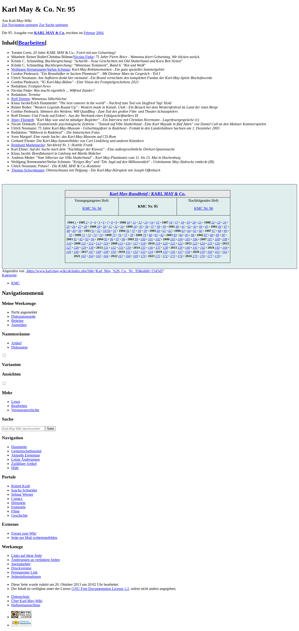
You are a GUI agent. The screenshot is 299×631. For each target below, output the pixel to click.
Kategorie (9, 275)
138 (165, 247)
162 (224, 252)
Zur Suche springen (53, 25)
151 (128, 252)
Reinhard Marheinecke (28, 145)
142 (202, 247)
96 (111, 239)
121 (172, 243)
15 (157, 222)
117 (135, 243)
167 (120, 256)
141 (195, 247)
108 (217, 239)
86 (192, 235)
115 (120, 243)
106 (195, 239)
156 (172, 252)
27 (79, 226)
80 (150, 235)
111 (83, 243)
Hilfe (15, 468)
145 (68, 252)
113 (98, 243)
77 (125, 235)
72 (89, 235)
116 (128, 243)
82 (162, 235)
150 (113, 252)
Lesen (15, 402)
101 (150, 239)
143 (217, 247)
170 (143, 256)
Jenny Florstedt (22, 120)
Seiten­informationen (26, 577)
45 (206, 226)
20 (194, 222)
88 (211, 235)
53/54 (106, 231)
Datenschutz (20, 597)
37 (152, 226)
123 (194, 243)
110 (69, 243)
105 (187, 239)
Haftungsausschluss (25, 605)
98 (123, 239)
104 (180, 239)
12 (140, 222)
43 (194, 226)
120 (165, 243)
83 (175, 235)
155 (165, 252)
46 (219, 226)
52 (98, 231)
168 (128, 256)
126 (217, 243)
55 (114, 231)
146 (76, 252)
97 (117, 239)
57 (133, 231)
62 (170, 231)
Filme (15, 511)
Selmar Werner (22, 494)
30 (104, 226)
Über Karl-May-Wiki (26, 601)
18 (182, 222)
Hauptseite (19, 447)
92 (81, 239)
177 (209, 256)
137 (158, 247)
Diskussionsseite (23, 316)
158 (187, 252)
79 (144, 235)
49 (74, 231)
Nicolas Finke (83, 57)
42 (189, 226)
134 (128, 247)
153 (143, 252)
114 (105, 243)
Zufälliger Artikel (24, 464)
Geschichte (19, 515)
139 (180, 247)
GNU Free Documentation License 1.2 (100, 589)
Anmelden (19, 325)
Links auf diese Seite (26, 556)
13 (146, 222)
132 (113, 247)
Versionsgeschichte (25, 410)
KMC (15, 283)
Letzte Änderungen (25, 459)
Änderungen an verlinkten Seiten (35, 560)
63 (183, 231)
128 (76, 247)
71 (83, 235)
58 (139, 231)
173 (172, 256)
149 (105, 252)
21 (200, 222)
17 (176, 222)
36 (146, 226)
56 (127, 231)
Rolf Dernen (20, 99)
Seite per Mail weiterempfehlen (34, 538)
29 (98, 226)
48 (68, 231)
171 (157, 256)
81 (156, 235)
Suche (7, 419)
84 (181, 235)
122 (180, 243)
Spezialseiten (20, 564)
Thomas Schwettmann (27, 170)
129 (83, 247)
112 (91, 243)
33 (122, 226)
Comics (16, 499)
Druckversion (21, 568)
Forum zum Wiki (23, 533)
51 (93, 231)
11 (134, 222)
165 (98, 256)
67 (213, 231)
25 (68, 226)
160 (209, 252)
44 (200, 226)
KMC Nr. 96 (203, 208)
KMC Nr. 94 (91, 208)
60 (158, 231)
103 (172, 239)
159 (202, 252)
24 (224, 222)
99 (136, 239)
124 (202, 243)
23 (219, 222)
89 (217, 235)
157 (180, 252)
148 (98, 252)
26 (73, 226)
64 (189, 231)
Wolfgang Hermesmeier (28, 69)
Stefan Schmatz (58, 69)
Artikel (16, 343)
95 (105, 239)
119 (157, 243)
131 (105, 247)
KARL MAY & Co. (49, 33)
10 (128, 222)
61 (164, 231)
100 (143, 239)
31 (110, 226)
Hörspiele (18, 503)
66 (200, 231)
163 (83, 256)
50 (80, 231)
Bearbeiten (31, 43)
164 (91, 256)
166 (105, 256)
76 (119, 235)
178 (217, 256)
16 (170, 222)
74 (101, 235)
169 (135, 256)
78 (131, 235)
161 (217, 252)
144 (224, 247)
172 (165, 256)
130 (91, 247)
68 (219, 231)
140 (187, 247)
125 (209, 243)
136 (150, 247)
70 (70, 235)
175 (194, 256)
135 (143, 247)
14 (151, 222)
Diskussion (19, 347)
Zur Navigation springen (20, 25)
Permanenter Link (24, 572)
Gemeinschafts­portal (26, 451)
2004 (99, 33)
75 (114, 235)
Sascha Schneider (24, 490)
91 (75, 239)
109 (224, 239)
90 (223, 235)
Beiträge (17, 321)
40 (177, 226)
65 (194, 231)
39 (164, 226)
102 (158, 239)
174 (180, 256)
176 (202, 256)
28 (85, 226)
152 (135, 252)
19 (188, 222)
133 (120, 247)
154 (150, 252)
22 (213, 222)
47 (225, 226)
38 (158, 226)
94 (92, 239)
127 (68, 247)
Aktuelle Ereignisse (25, 455)
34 (135, 226)
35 (140, 226)
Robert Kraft (20, 486)
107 (209, 239)
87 (205, 235)
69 (225, 231)
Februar (89, 33)
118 (143, 243)
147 (91, 252)
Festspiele (18, 507)
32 (116, 226)
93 (87, 239)
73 (95, 235)
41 (183, 226)
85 (187, 235)
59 (145, 231)
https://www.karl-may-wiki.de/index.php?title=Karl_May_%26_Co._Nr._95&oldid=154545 (95, 271)
